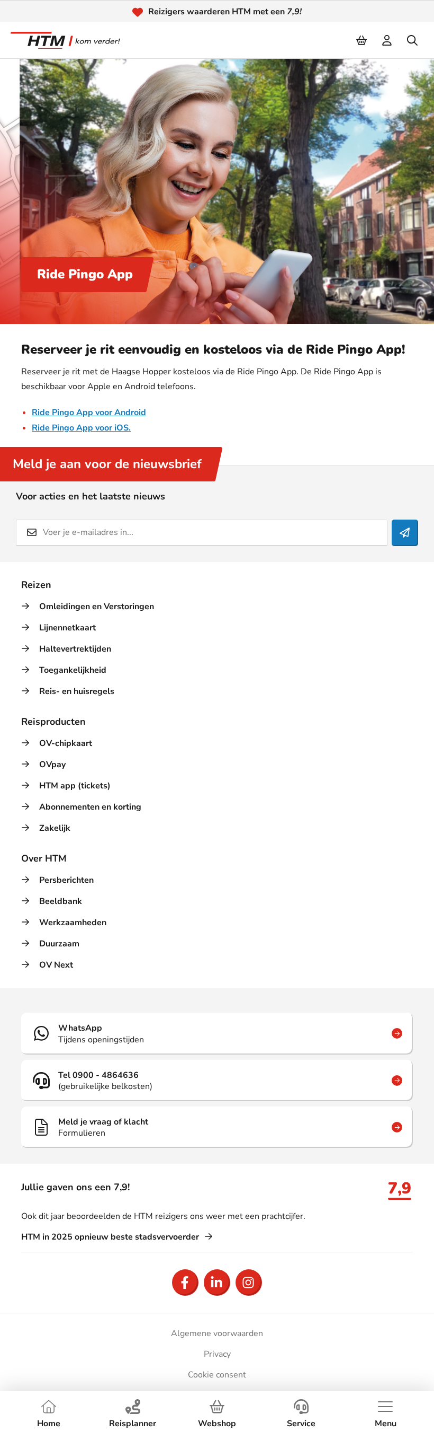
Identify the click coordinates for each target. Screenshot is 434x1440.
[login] (387, 40)
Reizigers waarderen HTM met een (225, 11)
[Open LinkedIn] (217, 1282)
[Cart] (362, 40)
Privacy (217, 1354)
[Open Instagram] (249, 1282)
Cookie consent (217, 1375)
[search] (412, 40)
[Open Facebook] (185, 1282)
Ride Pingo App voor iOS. (81, 428)
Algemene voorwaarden (217, 1333)
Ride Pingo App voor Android (89, 412)
